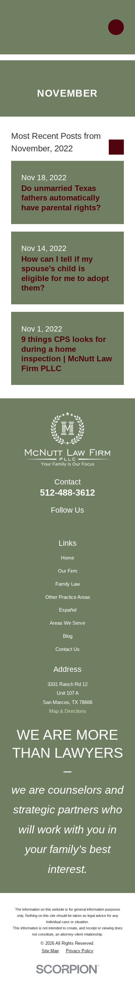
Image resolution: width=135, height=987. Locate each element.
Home (67, 557)
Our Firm (67, 571)
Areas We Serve (67, 623)
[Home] (65, 27)
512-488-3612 (67, 492)
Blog (67, 636)
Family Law (67, 584)
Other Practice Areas (67, 597)
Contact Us (67, 649)
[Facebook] (60, 523)
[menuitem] (50, 951)
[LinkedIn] (74, 523)
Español (67, 610)
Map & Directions (67, 711)
